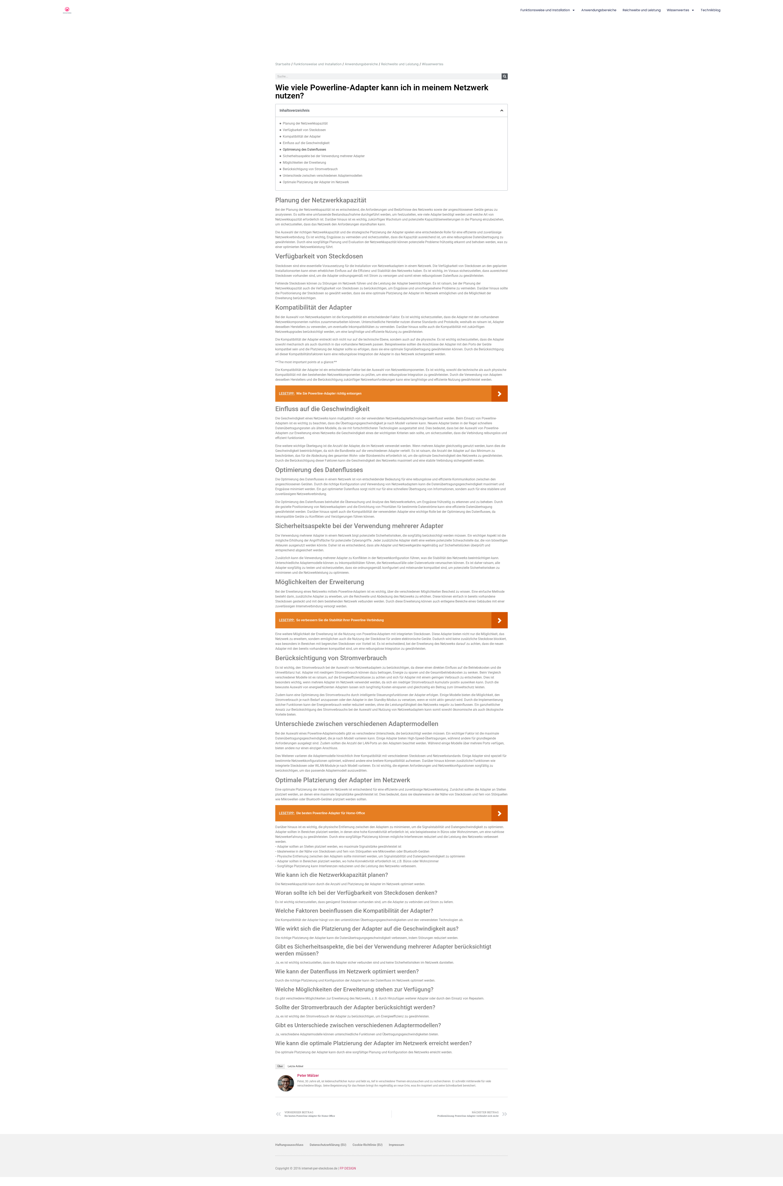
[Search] (505, 76)
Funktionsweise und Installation (545, 10)
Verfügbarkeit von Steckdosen (304, 130)
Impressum (396, 1145)
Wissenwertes (678, 10)
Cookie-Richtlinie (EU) (368, 1145)
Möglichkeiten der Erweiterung (304, 162)
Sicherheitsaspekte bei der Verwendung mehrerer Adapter (324, 156)
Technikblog (710, 10)
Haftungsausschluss (289, 1145)
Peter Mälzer (308, 1075)
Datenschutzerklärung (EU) (328, 1145)
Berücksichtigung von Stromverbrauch (310, 169)
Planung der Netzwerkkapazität (305, 123)
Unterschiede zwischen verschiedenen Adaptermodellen (322, 176)
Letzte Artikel (295, 1066)
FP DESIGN (348, 1168)
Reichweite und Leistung (642, 10)
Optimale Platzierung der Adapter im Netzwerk (316, 182)
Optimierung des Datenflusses (304, 149)
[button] (501, 110)
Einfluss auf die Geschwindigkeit (306, 143)
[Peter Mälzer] (286, 1090)
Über (280, 1066)
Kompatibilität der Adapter (302, 136)
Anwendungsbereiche (598, 10)
